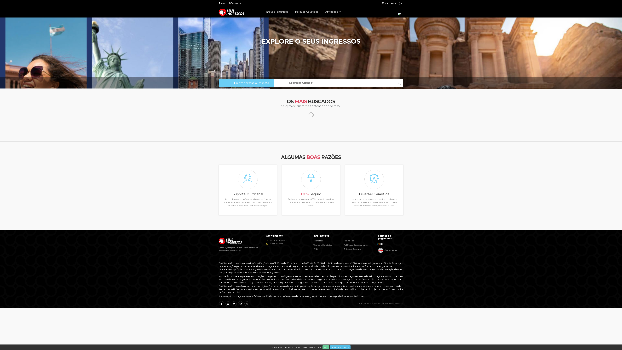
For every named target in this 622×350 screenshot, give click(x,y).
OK (325, 347)
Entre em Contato (352, 249)
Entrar (224, 3)
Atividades (331, 11)
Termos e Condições (322, 245)
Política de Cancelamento (356, 245)
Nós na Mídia (350, 240)
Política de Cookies (340, 347)
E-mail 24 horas (276, 244)
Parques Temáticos (277, 11)
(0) (393, 3)
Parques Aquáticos (307, 11)
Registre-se (236, 3)
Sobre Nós (318, 240)
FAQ (315, 249)
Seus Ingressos (232, 12)
